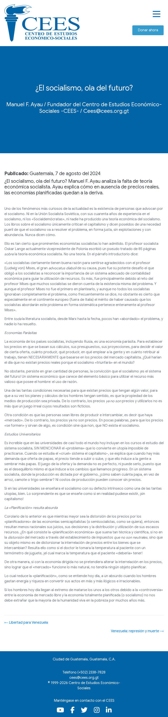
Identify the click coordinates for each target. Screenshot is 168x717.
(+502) (91, 672)
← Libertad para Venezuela (26, 622)
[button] (157, 14)
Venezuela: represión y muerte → (137, 631)
